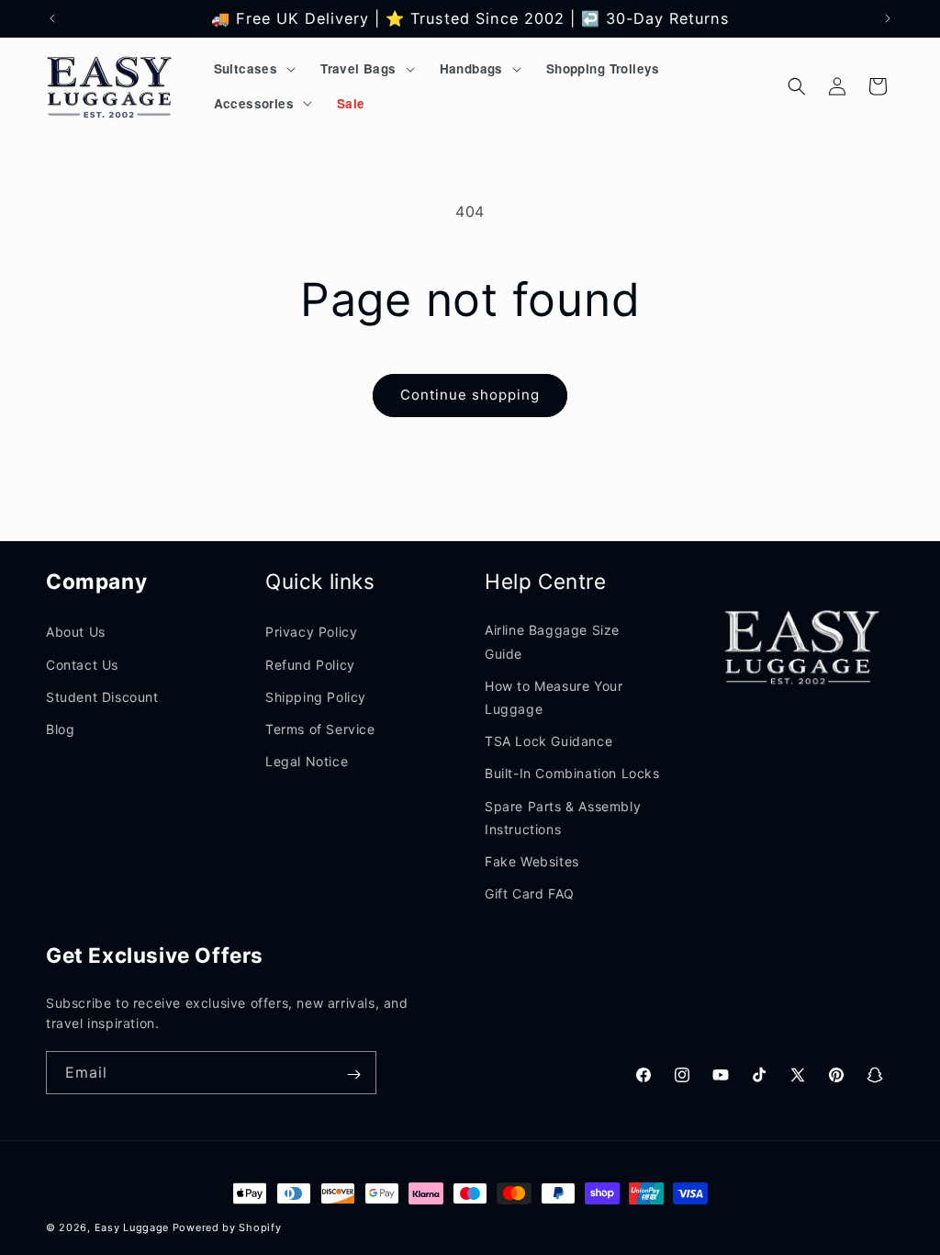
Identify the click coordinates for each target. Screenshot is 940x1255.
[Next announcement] (887, 18)
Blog (60, 729)
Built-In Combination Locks (572, 773)
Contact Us (82, 665)
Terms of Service (320, 729)
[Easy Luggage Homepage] (110, 86)
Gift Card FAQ (530, 893)
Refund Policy (310, 665)
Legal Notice (306, 761)
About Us (76, 631)
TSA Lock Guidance (548, 741)
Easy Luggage (132, 1227)
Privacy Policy (311, 631)
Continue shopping (470, 394)
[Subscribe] (353, 1074)
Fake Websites (532, 861)
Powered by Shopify (227, 1227)
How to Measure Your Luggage (553, 697)
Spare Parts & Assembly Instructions (563, 817)
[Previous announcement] (52, 18)
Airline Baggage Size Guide (552, 641)
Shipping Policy (315, 697)
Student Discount (102, 697)
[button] (254, 68)
